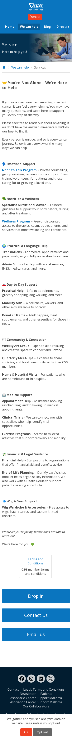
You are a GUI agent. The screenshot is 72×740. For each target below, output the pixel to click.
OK (26, 732)
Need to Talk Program (19, 170)
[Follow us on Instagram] (31, 679)
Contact (13, 689)
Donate (35, 17)
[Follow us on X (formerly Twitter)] (50, 679)
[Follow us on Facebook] (22, 679)
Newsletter (28, 694)
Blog (47, 27)
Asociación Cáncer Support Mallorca (36, 702)
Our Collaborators (36, 706)
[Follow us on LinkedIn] (41, 679)
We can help (29, 27)
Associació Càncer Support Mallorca (36, 698)
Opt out (42, 732)
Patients (46, 694)
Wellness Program (16, 221)
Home (9, 27)
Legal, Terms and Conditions (44, 689)
